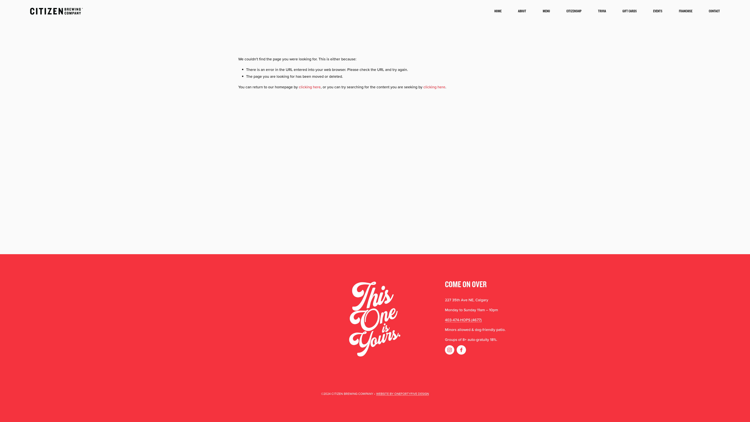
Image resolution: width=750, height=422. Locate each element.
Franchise (685, 11)
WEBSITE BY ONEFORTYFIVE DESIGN (402, 393)
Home (498, 11)
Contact (714, 11)
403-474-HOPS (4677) (463, 320)
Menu (546, 11)
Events (657, 11)
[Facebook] (461, 350)
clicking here (310, 87)
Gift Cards (629, 11)
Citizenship (573, 11)
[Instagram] (449, 350)
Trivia (602, 11)
